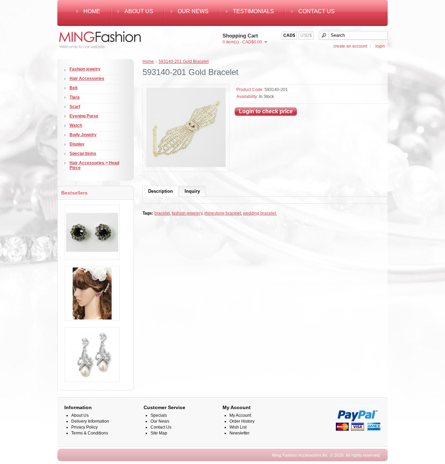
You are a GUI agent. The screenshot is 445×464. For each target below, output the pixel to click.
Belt (74, 87)
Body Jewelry (83, 134)
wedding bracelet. (260, 213)
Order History (241, 421)
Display (77, 144)
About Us (138, 11)
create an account (350, 46)
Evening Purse (84, 116)
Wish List (237, 427)
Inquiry (192, 191)
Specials (159, 415)
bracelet (162, 213)
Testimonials (253, 11)
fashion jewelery (187, 213)
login (380, 46)
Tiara (75, 97)
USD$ (306, 35)
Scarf (75, 106)
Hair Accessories (87, 78)
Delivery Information (90, 421)
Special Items (83, 153)
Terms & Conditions (89, 433)
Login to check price (266, 111)
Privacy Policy (84, 427)
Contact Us (316, 11)
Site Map (159, 433)
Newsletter (239, 433)
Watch (76, 125)
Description (160, 191)
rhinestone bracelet (222, 213)
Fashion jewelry (85, 69)
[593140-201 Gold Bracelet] (186, 165)
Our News (193, 11)
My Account (240, 415)
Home (91, 11)
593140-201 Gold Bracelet (184, 61)
